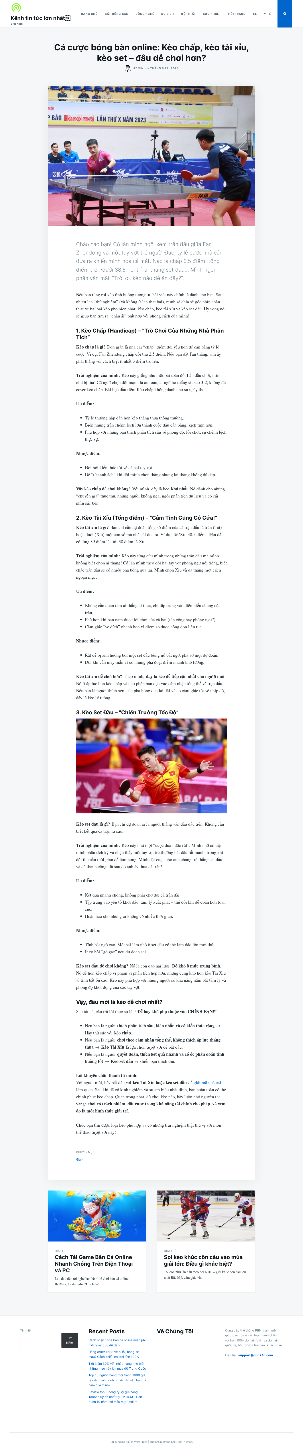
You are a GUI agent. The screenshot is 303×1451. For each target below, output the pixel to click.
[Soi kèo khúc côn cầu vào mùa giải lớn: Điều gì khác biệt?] (206, 1216)
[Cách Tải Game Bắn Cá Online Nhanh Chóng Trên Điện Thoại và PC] (97, 1216)
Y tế (267, 14)
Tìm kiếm (26, 1330)
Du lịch (167, 14)
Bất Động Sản (116, 14)
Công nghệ (145, 14)
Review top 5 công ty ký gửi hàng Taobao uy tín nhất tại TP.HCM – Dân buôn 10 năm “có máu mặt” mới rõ (115, 1397)
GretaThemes (183, 1441)
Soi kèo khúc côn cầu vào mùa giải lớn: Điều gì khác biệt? (203, 1260)
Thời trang (236, 14)
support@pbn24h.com (255, 1355)
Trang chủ (88, 14)
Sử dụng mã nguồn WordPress (129, 1441)
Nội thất (188, 14)
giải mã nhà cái (207, 1082)
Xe (255, 14)
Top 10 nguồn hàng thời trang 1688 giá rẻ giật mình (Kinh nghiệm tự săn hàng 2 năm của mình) (117, 1380)
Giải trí (80, 1159)
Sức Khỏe (211, 14)
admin (138, 68)
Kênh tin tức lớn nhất (40, 18)
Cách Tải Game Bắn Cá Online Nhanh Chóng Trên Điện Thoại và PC (94, 1264)
